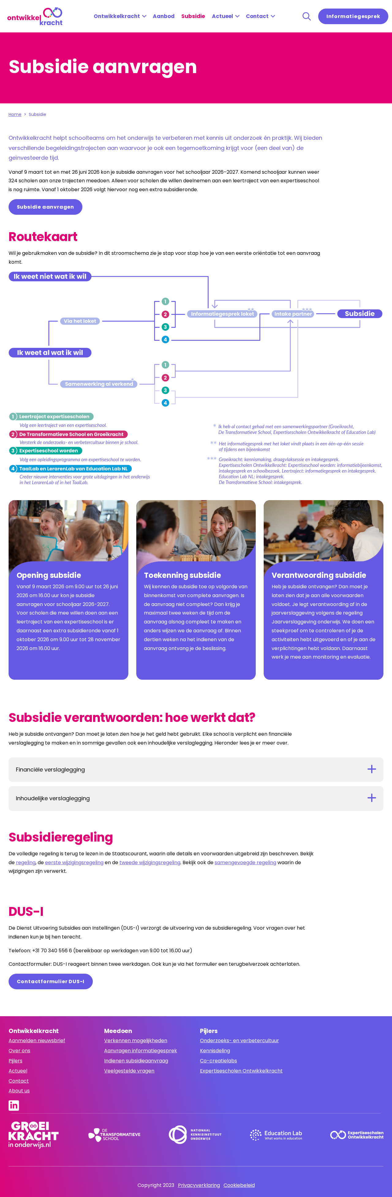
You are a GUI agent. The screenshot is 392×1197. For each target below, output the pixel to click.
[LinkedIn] (16, 1105)
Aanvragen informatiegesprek (140, 1050)
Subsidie (193, 16)
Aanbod (164, 16)
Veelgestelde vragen (129, 1070)
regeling (26, 862)
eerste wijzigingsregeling (74, 862)
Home (15, 114)
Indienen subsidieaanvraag (136, 1060)
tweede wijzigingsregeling (149, 862)
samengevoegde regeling (245, 862)
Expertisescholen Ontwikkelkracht (241, 1070)
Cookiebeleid (239, 1185)
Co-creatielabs (218, 1060)
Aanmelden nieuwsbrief (37, 1040)
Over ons (19, 1050)
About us (19, 1090)
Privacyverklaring (199, 1185)
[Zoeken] (307, 16)
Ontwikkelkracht (117, 16)
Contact (257, 16)
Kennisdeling (215, 1050)
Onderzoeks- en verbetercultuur (239, 1040)
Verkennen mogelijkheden (135, 1040)
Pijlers (15, 1060)
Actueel (222, 16)
